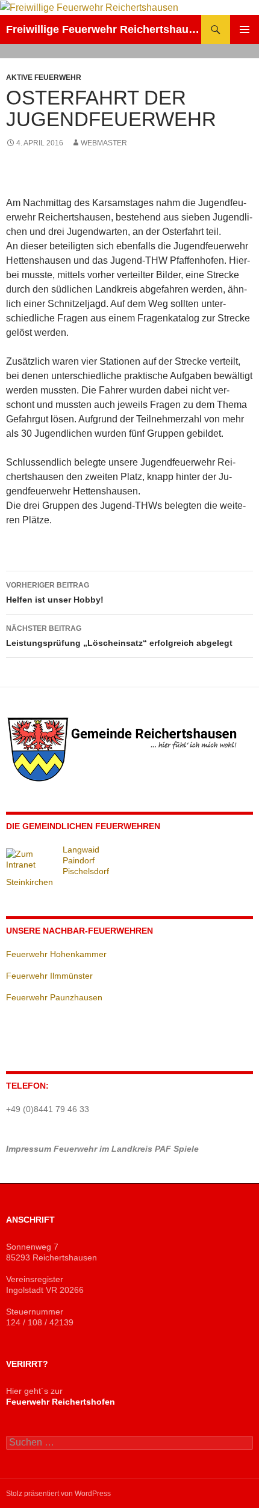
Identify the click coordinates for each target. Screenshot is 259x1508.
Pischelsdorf (86, 871)
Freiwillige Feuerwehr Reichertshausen (103, 29)
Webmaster (104, 143)
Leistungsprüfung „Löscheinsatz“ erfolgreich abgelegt (119, 636)
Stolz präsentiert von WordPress (58, 1493)
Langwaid (81, 849)
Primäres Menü (244, 29)
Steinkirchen (29, 882)
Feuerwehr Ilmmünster (49, 976)
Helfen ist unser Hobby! (55, 592)
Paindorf (79, 860)
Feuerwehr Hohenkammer (56, 954)
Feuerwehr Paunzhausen (54, 997)
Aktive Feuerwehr (43, 77)
